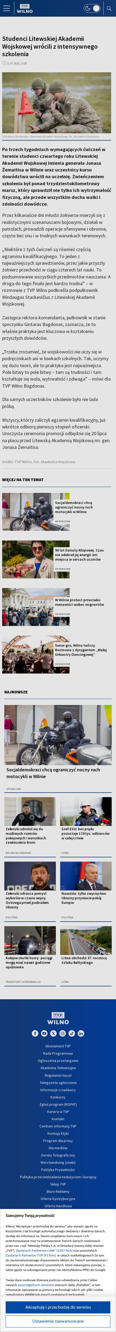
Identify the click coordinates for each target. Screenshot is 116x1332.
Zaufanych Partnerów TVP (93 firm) (31, 1255)
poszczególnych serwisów (36, 1285)
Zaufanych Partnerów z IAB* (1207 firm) (44, 1250)
